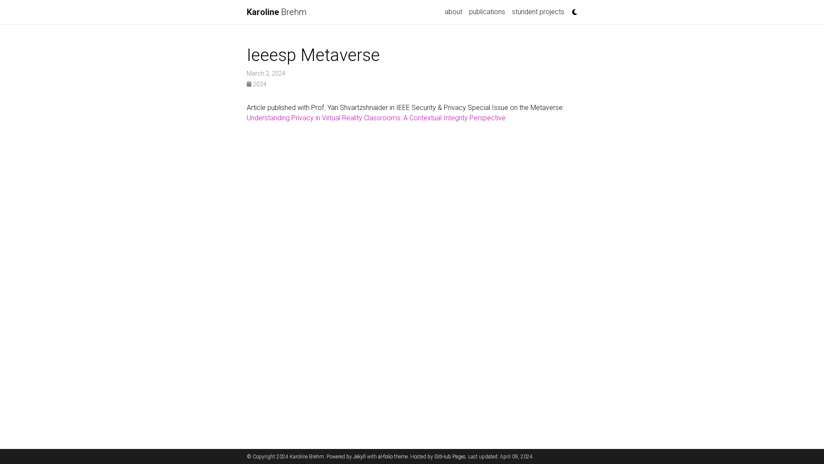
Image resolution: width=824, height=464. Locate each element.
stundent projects (538, 12)
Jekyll (359, 457)
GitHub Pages (450, 457)
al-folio (385, 457)
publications (487, 12)
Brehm (276, 12)
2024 (259, 84)
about (453, 12)
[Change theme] (572, 9)
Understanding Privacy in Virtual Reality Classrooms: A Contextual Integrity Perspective (376, 118)
